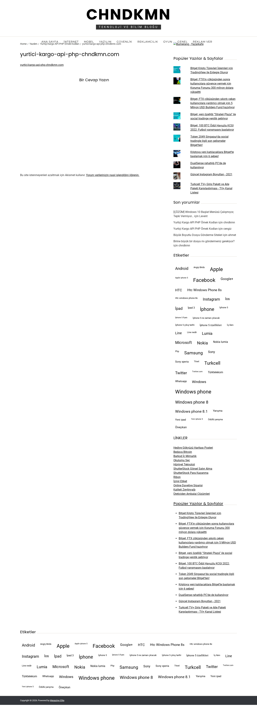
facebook (204, 280)
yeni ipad (180, 419)
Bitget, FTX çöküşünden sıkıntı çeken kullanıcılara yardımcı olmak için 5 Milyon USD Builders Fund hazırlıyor (212, 103)
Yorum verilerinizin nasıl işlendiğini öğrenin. (112, 175)
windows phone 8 (191, 402)
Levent (203, 216)
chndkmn (229, 222)
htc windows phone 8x (186, 298)
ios (227, 299)
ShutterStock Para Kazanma (190, 473)
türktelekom (215, 372)
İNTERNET (71, 41)
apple (216, 269)
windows (199, 382)
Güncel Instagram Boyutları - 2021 (211, 174)
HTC (178, 290)
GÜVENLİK (124, 41)
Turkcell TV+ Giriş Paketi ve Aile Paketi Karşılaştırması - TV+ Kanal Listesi (211, 188)
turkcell (212, 363)
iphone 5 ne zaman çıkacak (206, 318)
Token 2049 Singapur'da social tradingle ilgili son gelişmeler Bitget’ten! (209, 141)
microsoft (183, 342)
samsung (193, 352)
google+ (227, 279)
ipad (179, 308)
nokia (202, 343)
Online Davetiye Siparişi (188, 485)
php (177, 351)
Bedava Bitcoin (182, 452)
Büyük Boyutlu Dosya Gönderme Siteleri (197, 235)
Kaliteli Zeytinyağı (184, 489)
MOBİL (89, 41)
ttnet (196, 361)
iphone (207, 309)
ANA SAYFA (49, 41)
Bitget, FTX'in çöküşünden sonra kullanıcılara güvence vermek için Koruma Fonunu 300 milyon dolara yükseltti (206, 528)
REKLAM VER (202, 41)
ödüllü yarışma (215, 419)
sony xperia (182, 361)
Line (178, 333)
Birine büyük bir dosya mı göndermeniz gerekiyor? (204, 241)
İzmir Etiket (180, 481)
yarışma (217, 410)
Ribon (177, 477)
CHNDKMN (128, 14)
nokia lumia (220, 342)
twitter (181, 373)
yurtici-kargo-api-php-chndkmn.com (42, 65)
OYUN (167, 41)
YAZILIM (105, 41)
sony (211, 352)
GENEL (182, 41)
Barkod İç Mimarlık (185, 456)
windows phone (193, 392)
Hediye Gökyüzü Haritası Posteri (193, 447)
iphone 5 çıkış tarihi (184, 325)
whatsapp (181, 381)
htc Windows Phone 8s (204, 290)
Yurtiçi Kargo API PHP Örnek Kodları (195, 222)
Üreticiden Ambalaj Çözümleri (191, 493)
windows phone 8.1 (191, 411)
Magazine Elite (57, 700)
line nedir (192, 332)
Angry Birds (199, 267)
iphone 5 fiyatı (181, 317)
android (181, 268)
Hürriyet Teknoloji (184, 464)
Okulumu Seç (181, 460)
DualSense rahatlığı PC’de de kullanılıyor (203, 595)
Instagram (211, 299)
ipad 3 (191, 307)
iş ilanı (230, 325)
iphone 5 (223, 307)
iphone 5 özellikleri (211, 325)
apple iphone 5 (181, 278)
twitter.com (197, 371)
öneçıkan (181, 427)
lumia (207, 333)
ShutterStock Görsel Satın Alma (192, 468)
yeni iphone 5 (197, 419)
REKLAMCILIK (147, 41)
